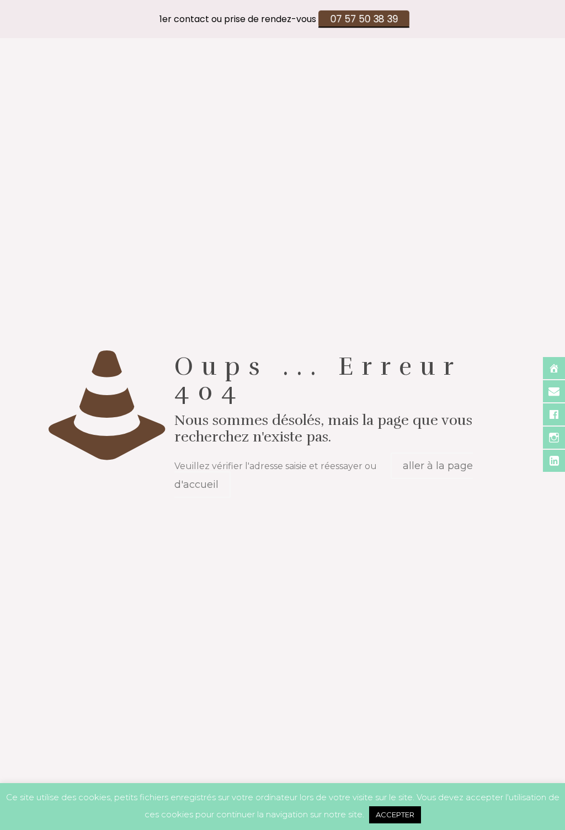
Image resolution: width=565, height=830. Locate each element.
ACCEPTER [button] (395, 814)
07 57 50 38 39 (363, 19)
